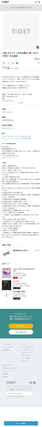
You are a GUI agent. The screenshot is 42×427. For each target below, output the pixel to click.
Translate (22, 396)
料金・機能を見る (21, 332)
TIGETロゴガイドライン (27, 352)
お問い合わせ (24, 361)
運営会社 (5, 374)
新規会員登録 (6, 350)
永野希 (4, 112)
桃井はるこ (10, 112)
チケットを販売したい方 (27, 347)
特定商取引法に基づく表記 (10, 368)
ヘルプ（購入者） (25, 355)
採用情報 (5, 377)
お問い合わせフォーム (8, 157)
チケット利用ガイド (8, 347)
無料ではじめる (21, 326)
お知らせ (23, 344)
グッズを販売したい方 (27, 350)
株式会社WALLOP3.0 (8, 128)
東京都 (36, 59)
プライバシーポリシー (9, 371)
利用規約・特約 (7, 365)
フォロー (37, 250)
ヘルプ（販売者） (25, 358)
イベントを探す (7, 344)
